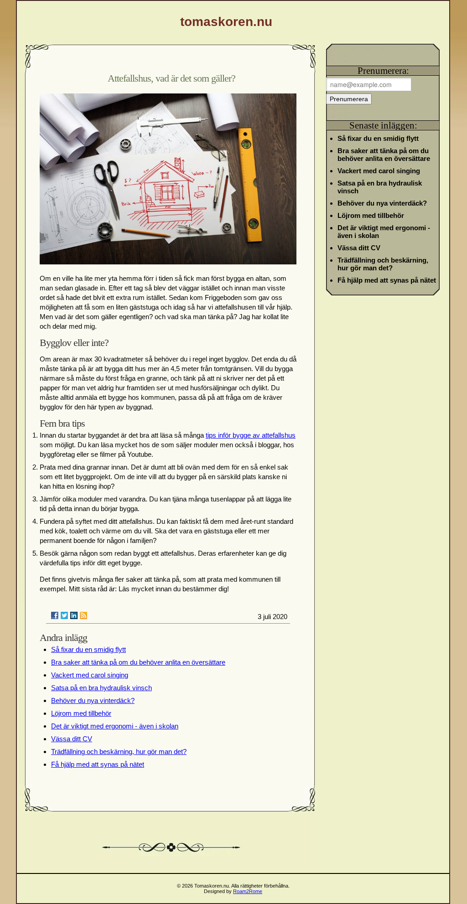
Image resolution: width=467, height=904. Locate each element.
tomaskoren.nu (226, 22)
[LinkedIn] (74, 615)
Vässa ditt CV (71, 739)
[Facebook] (54, 615)
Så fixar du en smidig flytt (88, 649)
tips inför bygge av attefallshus (251, 435)
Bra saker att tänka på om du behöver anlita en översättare (138, 662)
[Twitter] (64, 615)
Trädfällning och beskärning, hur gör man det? (119, 751)
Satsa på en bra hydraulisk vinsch (101, 688)
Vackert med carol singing (89, 675)
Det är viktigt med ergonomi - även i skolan (114, 726)
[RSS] (83, 615)
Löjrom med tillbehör (81, 713)
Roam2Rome (247, 891)
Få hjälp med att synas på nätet (97, 764)
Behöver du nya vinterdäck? (93, 700)
